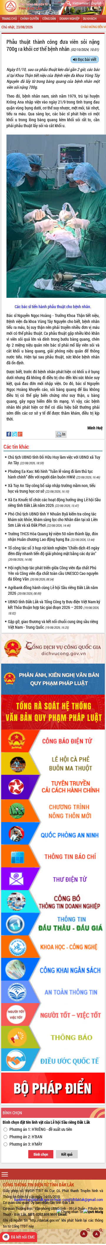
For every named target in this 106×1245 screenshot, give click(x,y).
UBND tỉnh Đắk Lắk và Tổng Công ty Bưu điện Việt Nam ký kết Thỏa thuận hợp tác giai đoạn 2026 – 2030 (54, 607)
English (96, 3)
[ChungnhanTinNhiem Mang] (80, 1211)
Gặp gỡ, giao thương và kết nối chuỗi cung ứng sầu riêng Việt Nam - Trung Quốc (53, 624)
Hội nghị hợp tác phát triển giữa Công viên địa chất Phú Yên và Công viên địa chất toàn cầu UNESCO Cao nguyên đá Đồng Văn (53, 573)
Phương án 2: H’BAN (25, 1136)
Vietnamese (80, 3)
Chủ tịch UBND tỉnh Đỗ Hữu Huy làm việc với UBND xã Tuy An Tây (54, 459)
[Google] (20, 433)
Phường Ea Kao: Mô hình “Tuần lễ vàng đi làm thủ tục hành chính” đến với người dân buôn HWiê (54, 474)
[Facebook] (9, 433)
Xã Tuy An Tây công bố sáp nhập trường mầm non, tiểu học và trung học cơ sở (51, 488)
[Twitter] (15, 433)
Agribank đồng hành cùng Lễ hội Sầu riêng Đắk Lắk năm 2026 (53, 590)
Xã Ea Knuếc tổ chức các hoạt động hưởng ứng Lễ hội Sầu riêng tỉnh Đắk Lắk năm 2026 (54, 502)
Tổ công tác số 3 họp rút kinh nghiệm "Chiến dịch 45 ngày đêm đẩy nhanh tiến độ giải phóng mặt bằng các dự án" (53, 553)
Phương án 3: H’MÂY (25, 1144)
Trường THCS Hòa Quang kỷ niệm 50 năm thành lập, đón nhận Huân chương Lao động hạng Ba (53, 536)
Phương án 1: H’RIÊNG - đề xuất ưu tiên (40, 1129)
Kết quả (66, 1154)
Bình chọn (41, 1154)
